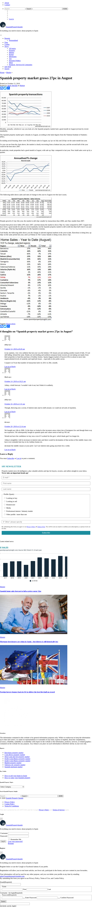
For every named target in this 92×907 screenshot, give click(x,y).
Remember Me (16, 839)
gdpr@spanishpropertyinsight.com (12, 876)
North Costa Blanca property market (17, 759)
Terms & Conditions (11, 806)
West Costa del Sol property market (17, 757)
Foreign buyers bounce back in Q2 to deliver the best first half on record (27, 692)
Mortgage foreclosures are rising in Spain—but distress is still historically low (29, 642)
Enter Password (30, 898)
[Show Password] (24, 898)
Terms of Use (41, 527)
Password (3, 836)
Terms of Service (59, 810)
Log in (11, 19)
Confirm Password (66, 898)
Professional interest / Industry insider (19, 511)
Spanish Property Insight (14, 798)
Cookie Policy (9, 804)
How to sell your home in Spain (15, 776)
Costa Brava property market (14, 755)
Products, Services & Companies (20, 65)
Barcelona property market (13, 753)
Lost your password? (15, 841)
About (6, 3)
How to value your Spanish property (17, 778)
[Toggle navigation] (1, 35)
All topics (12, 48)
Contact (7, 5)
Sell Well (7, 67)
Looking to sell (11, 501)
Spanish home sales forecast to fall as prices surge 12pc (20, 591)
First (24, 889)
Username (4, 833)
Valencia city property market (14, 765)
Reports (7, 38)
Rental (11, 55)
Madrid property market (12, 763)
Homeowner (10, 505)
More (11, 63)
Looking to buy (11, 498)
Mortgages (12, 57)
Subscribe (10, 458)
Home (2, 72)
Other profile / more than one (16, 514)
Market (11, 52)
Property (12, 50)
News (6, 46)
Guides (7, 44)
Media (8, 508)
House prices (10, 324)
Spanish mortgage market (13, 767)
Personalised (13, 40)
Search (6, 69)
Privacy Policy (31, 527)
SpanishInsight (14, 27)
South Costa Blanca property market (17, 761)
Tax (10, 59)
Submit (3, 901)
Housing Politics (15, 61)
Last (49, 889)
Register (11, 843)
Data (6, 42)
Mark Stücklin (12, 86)
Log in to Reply (10, 367)
